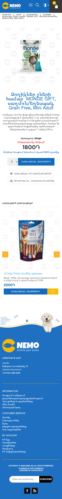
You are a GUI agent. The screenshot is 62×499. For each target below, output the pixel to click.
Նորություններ (10, 420)
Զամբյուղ (7, 449)
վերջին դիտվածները (14, 426)
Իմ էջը (6, 440)
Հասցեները (8, 446)
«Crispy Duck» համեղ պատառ (23, 273)
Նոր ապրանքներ (11, 429)
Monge (38, 138)
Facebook (27, 491)
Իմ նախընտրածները (14, 452)
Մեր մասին (8, 404)
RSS (35, 491)
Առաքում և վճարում (13, 395)
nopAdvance (37, 470)
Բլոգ (5, 423)
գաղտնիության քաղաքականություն (22, 398)
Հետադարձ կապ (11, 407)
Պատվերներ (9, 443)
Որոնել (6, 417)
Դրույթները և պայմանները (17, 401)
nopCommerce (36, 468)
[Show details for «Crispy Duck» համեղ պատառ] (31, 240)
